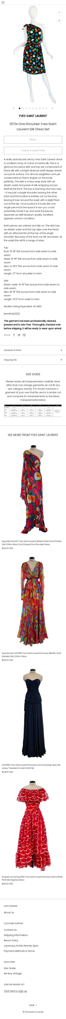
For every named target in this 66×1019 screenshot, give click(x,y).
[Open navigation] (2, 2)
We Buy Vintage (13, 973)
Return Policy (11, 940)
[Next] (52, 108)
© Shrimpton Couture (33, 1012)
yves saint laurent (33, 116)
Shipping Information (16, 935)
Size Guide (10, 968)
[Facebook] (13, 335)
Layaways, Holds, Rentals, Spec (21, 945)
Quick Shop (33, 522)
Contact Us (10, 930)
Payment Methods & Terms (19, 951)
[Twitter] (19, 335)
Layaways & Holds (12, 350)
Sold (33, 139)
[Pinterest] (24, 335)
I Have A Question (33, 150)
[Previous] (13, 108)
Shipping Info (10, 359)
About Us (9, 912)
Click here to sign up (15, 991)
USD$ (31, 1005)
